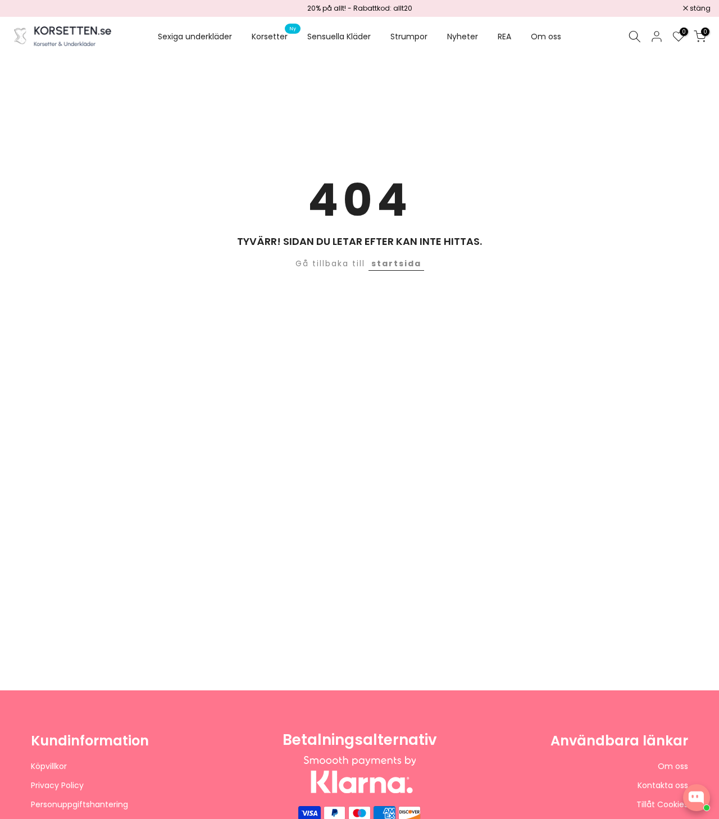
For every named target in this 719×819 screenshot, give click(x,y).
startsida (396, 263)
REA (504, 36)
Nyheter (462, 36)
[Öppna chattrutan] (696, 797)
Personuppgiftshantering (79, 804)
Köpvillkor (49, 766)
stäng (24, 8)
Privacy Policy (57, 785)
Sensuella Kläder (339, 36)
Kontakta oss (663, 785)
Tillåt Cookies (662, 804)
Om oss (546, 36)
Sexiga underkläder (195, 36)
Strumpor (408, 36)
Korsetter (274, 36)
